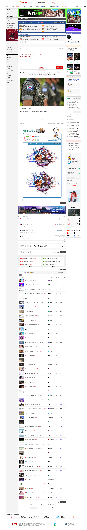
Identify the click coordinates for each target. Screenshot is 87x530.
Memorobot (51, 284)
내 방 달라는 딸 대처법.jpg (32, 404)
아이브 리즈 (29, 333)
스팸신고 (58, 123)
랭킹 (36, 143)
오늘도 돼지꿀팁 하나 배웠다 (32, 466)
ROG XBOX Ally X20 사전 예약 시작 (33, 395)
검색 (52, 508)
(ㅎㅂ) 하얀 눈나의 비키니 (31, 497)
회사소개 (23, 520)
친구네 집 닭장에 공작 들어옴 (32, 435)
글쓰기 (63, 269)
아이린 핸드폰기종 (30, 364)
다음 (52, 504)
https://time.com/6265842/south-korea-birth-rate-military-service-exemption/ (33, 111)
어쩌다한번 (51, 417)
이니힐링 (36, 140)
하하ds (50, 364)
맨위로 (58, 252)
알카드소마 (51, 315)
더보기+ (40, 256)
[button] (29, 266)
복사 (24, 42)
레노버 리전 (9, 73)
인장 (25, 143)
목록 (60, 48)
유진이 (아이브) (30, 355)
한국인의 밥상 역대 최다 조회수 (33, 351)
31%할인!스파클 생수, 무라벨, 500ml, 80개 (74, 143)
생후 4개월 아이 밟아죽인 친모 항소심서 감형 (35, 408)
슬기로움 (50, 298)
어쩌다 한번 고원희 (30, 417)
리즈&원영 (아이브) (30, 337)
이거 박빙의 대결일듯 (31, 315)
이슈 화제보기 (62, 22)
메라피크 (50, 280)
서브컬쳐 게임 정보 (10, 70)
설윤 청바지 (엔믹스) (31, 373)
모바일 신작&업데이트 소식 (11, 27)
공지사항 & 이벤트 (10, 18)
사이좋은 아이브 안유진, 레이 (32, 461)
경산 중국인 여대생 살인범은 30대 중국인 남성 (35, 298)
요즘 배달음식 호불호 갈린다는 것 (33, 444)
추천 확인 (62, 123)
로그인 (77, 6)
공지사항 (63, 520)
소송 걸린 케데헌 (30, 280)
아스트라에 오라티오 (10, 80)
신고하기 (54, 123)
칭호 (42, 143)
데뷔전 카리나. (30, 457)
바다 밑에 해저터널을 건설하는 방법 (33, 342)
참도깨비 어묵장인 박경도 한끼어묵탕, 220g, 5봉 (74, 151)
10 (50, 504)
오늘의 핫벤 (9, 45)
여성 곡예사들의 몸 (30, 306)
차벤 (8, 61)
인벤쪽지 (33, 140)
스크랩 (51, 123)
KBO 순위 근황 (30, 413)
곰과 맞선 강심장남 (30, 439)
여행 (8, 64)
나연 (28, 479)
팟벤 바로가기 (9, 57)
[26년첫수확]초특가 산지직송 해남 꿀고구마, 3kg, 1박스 (74, 147)
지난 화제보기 (56, 22)
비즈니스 (28, 520)
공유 (49, 123)
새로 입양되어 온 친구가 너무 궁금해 (33, 448)
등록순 (24, 216)
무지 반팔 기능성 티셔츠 (71, 149)
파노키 (50, 302)
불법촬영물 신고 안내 (51, 520)
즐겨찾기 (32, 272)
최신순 (27, 216)
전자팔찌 (50, 457)
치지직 (8, 59)
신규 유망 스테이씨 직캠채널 (32, 284)
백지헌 (28, 488)
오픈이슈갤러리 (63, 42)
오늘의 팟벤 (9, 47)
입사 (50, 324)
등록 (62, 246)
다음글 (23, 252)
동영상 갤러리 (9, 20)
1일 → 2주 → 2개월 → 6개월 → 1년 (33, 302)
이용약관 (32, 520)
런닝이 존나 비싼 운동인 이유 (32, 426)
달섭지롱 (50, 448)
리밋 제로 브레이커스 (10, 77)
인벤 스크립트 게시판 (10, 25)
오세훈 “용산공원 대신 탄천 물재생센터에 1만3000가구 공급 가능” (38, 293)
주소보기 (20, 42)
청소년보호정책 (44, 520)
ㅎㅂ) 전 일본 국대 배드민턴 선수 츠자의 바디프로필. (36, 492)
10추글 (28, 272)
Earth (50, 289)
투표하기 (73, 185)
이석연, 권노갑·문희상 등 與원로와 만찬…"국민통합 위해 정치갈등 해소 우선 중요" (41, 289)
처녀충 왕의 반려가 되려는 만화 (33, 470)
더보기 (38, 140)
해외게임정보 (9, 66)
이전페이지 (53, 252)
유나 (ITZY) (29, 382)
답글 (64, 222)
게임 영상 (8, 68)
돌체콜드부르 (51, 439)
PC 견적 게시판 (9, 51)
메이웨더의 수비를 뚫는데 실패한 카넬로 (34, 475)
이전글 (28, 252)
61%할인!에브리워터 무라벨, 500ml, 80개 (74, 145)
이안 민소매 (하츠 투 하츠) (32, 324)
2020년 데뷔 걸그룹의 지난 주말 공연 (33, 399)
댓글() (63, 48)
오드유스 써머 (29, 377)
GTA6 (8, 82)
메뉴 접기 (57, 143)
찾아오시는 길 (58, 520)
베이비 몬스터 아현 (30, 346)
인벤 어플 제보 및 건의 (11, 23)
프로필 (31, 143)
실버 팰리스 (9, 75)
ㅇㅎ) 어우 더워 (30, 430)
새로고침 (64, 216)
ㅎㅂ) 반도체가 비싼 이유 (31, 368)
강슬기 (50, 466)
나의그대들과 (51, 408)
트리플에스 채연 (30, 386)
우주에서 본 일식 (30, 320)
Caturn (28, 311)
